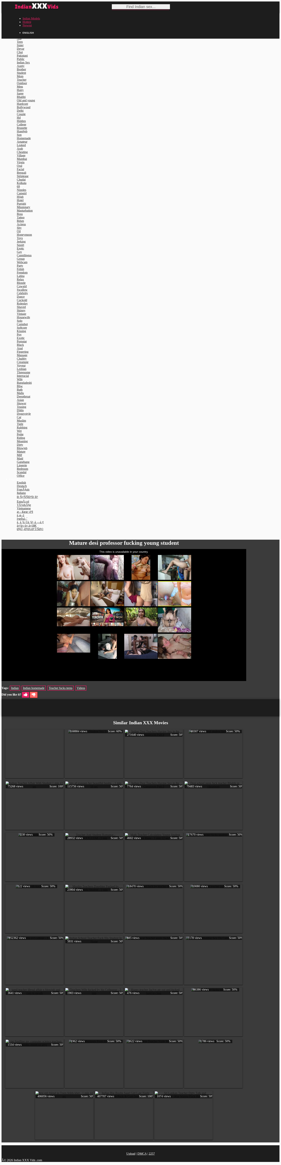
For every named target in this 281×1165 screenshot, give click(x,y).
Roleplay (22, 303)
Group (21, 258)
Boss (20, 214)
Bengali (21, 172)
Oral (19, 165)
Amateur (22, 141)
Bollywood (23, 107)
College (21, 124)
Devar (20, 48)
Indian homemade (34, 688)
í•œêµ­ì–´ (22, 518)
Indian (15, 688)
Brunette (22, 128)
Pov (19, 334)
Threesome (23, 372)
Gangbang (23, 462)
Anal (20, 348)
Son (19, 134)
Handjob (22, 131)
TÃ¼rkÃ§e (24, 505)
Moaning (22, 441)
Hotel (20, 200)
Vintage (21, 313)
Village (21, 155)
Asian (20, 400)
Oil (19, 231)
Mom (20, 76)
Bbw (20, 386)
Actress (21, 224)
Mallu (20, 393)
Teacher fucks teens (60, 688)
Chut (20, 52)
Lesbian (21, 369)
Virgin (20, 162)
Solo (19, 320)
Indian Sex (23, 62)
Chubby (22, 358)
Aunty (20, 66)
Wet (19, 431)
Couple (21, 114)
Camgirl (22, 193)
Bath (20, 389)
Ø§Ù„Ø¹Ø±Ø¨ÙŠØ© (30, 529)
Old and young (26, 100)
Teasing (21, 406)
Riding (21, 437)
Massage (22, 355)
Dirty (20, 444)
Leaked (21, 145)
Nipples (21, 189)
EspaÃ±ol (23, 501)
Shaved (21, 307)
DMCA (142, 1153)
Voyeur (21, 365)
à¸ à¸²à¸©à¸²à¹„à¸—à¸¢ (30, 522)
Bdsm (20, 220)
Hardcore (22, 103)
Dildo (20, 410)
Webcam (22, 262)
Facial (20, 169)
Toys (20, 238)
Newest (27, 25)
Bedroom (22, 468)
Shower (21, 403)
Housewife (23, 317)
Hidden (21, 121)
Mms (20, 86)
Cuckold (22, 300)
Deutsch (22, 486)
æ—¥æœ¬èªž (25, 511)
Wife (20, 379)
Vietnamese (24, 508)
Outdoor (22, 83)
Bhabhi (21, 97)
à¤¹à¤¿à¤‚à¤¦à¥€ (27, 525)
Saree (20, 93)
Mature (21, 451)
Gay (19, 251)
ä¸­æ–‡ (20, 515)
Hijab (20, 196)
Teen (20, 41)
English (21, 482)
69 (18, 186)
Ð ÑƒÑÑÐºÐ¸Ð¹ (27, 497)
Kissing (21, 331)
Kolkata (21, 183)
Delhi (20, 110)
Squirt (20, 245)
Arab (20, 148)
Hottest (27, 22)
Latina (20, 276)
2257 (152, 1153)
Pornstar (22, 341)
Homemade (24, 138)
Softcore (22, 327)
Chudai (21, 179)
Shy (19, 227)
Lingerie (22, 465)
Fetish (20, 269)
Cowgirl (22, 286)
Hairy (20, 90)
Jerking (21, 241)
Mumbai (22, 158)
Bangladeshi (24, 382)
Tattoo (20, 217)
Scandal (21, 472)
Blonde (21, 282)
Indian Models (31, 18)
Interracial (23, 375)
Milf (19, 455)
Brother (21, 69)
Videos (81, 688)
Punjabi (21, 203)
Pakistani (22, 55)
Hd (19, 117)
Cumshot (22, 324)
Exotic (21, 338)
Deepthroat (23, 396)
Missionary (23, 207)
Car (19, 417)
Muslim (21, 420)
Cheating (22, 152)
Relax (20, 279)
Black (20, 344)
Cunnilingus (24, 255)
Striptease (22, 176)
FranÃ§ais (23, 489)
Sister (20, 45)
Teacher (21, 79)
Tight (20, 424)
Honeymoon (24, 234)
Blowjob (22, 448)
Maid (20, 458)
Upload (130, 1153)
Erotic (20, 248)
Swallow (22, 289)
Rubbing (22, 427)
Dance (21, 296)
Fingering (22, 351)
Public (20, 59)
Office (20, 475)
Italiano (21, 493)
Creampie (22, 362)
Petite (20, 434)
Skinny (21, 310)
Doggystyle (24, 413)
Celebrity (22, 293)
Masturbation (25, 210)
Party (20, 265)
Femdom (22, 272)
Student (21, 72)
